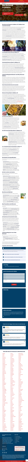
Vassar (20, 416)
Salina (20, 391)
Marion (12, 412)
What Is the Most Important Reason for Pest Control (12, 266)
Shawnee (20, 396)
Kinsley (12, 389)
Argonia (4, 363)
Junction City (13, 384)
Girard (12, 353)
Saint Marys (20, 390)
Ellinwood (4, 415)
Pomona (20, 379)
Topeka (20, 407)
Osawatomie (21, 365)
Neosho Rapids (21, 354)
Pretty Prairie (21, 383)
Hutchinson (12, 380)
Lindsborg (12, 404)
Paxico (20, 375)
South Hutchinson (21, 400)
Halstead (12, 362)
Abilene (4, 353)
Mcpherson (12, 415)
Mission (12, 420)
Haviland (12, 368)
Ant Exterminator (17, 436)
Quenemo (20, 384)
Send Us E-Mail (5, 449)
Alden (3, 354)
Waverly (20, 420)
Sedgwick (20, 394)
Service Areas (17, 441)
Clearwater (4, 399)
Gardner (4, 428)
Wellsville (20, 422)
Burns (3, 385)
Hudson (12, 378)
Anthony (4, 362)
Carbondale (4, 390)
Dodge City (4, 410)
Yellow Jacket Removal (18, 437)
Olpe (19, 362)
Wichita (20, 427)
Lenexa (12, 399)
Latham (12, 391)
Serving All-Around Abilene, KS (7, 14)
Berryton (4, 378)
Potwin (20, 380)
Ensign (4, 417)
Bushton (4, 388)
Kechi (11, 386)
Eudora (4, 420)
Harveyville (12, 365)
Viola (19, 417)
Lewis (11, 401)
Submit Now (14, 284)
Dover (3, 412)
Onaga (20, 363)
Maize (11, 409)
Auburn (4, 369)
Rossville (20, 386)
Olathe (20, 359)
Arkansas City (5, 364)
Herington (12, 370)
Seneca (20, 395)
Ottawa (20, 367)
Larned (12, 390)
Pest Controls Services (14, 461)
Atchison (4, 367)
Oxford (20, 370)
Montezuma (12, 421)
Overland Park (21, 369)
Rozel (19, 388)
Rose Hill (20, 385)
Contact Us (16, 440)
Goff (11, 357)
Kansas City (12, 385)
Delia (3, 406)
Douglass (4, 411)
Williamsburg (21, 428)
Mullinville (12, 427)
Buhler (4, 380)
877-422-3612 (7, 0)
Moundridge (12, 425)
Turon (20, 411)
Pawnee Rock (21, 374)
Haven (12, 367)
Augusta (4, 370)
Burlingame (4, 383)
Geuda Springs (5, 430)
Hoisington (12, 374)
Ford (3, 422)
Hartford (12, 364)
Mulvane (12, 428)
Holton (12, 375)
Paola (20, 373)
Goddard (12, 354)
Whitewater (20, 426)
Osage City (20, 364)
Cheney (4, 395)
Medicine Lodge (13, 416)
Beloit (3, 374)
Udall (19, 412)
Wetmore (20, 425)
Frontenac (4, 425)
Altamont (4, 358)
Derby (3, 407)
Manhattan (12, 410)
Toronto (20, 409)
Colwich (4, 401)
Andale (4, 359)
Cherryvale (4, 396)
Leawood (12, 395)
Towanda (20, 410)
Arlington (4, 365)
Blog (16, 442)
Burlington (4, 384)
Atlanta (4, 368)
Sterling (20, 404)
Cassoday (4, 391)
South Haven (21, 399)
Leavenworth (13, 394)
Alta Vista (4, 357)
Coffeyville (4, 400)
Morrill (11, 422)
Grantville (12, 358)
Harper (12, 363)
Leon (11, 400)
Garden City (4, 426)
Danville (4, 404)
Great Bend (12, 359)
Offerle (20, 358)
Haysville (12, 369)
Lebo (11, 396)
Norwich (20, 357)
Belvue (4, 375)
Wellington (20, 421)
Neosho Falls (21, 353)
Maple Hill (12, 411)
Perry (19, 378)
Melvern (12, 417)
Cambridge (4, 389)
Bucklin (4, 379)
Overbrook (20, 368)
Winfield (20, 430)
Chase (4, 394)
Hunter (12, 379)
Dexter (4, 409)
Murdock (12, 430)
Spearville (20, 401)
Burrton (4, 386)
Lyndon (12, 405)
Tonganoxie (20, 406)
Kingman (12, 388)
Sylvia (20, 405)
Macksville (12, 407)
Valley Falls (20, 415)
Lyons (11, 406)
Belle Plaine (4, 373)
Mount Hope (12, 426)
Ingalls (12, 383)
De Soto (4, 405)
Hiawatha (12, 373)
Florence (4, 421)
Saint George (21, 389)
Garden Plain (5, 427)
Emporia (4, 416)
